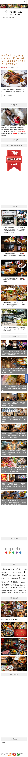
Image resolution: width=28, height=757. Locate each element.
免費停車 (22, 568)
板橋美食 (11, 590)
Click (26, 378)
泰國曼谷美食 (17, 592)
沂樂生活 (3, 742)
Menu (4, 2)
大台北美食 (4, 67)
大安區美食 (11, 585)
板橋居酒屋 (7, 590)
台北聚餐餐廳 (12, 582)
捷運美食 (13, 588)
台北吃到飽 (5, 572)
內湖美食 (6, 569)
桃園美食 (16, 590)
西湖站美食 (22, 592)
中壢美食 (3, 568)
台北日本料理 (12, 575)
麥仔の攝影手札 (11, 67)
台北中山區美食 (15, 569)
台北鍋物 (23, 582)
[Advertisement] (14, 39)
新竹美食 (24, 587)
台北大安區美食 (11, 572)
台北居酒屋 (18, 572)
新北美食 (20, 587)
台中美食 (10, 569)
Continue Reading (7, 95)
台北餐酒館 (5, 585)
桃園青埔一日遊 (6, 592)
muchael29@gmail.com (6, 133)
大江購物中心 (17, 585)
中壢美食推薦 (8, 568)
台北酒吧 (18, 582)
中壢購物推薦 (13, 568)
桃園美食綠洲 (21, 590)
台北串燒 (20, 569)
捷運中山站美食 (7, 587)
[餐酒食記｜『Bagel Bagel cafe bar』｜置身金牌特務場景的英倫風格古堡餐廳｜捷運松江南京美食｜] (14, 78)
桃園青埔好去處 (12, 592)
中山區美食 (18, 568)
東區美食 (3, 590)
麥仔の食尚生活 (14, 11)
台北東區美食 (19, 575)
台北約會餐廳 (14, 579)
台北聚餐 (6, 582)
